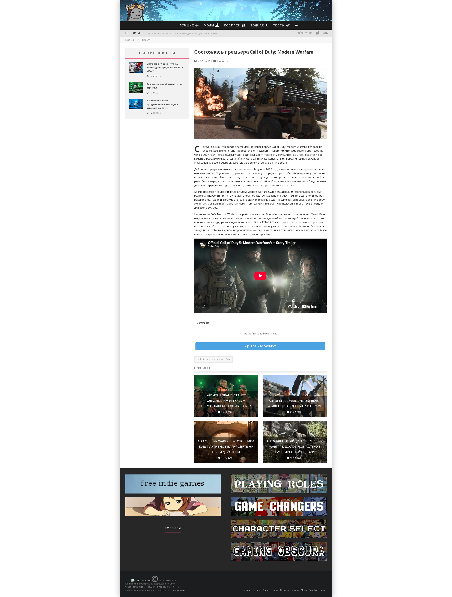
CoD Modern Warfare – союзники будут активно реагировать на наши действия (226, 446)
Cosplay (313, 590)
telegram (165, 590)
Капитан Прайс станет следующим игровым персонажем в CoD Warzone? (226, 400)
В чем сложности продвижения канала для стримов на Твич (162, 104)
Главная (129, 39)
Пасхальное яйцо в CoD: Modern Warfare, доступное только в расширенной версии (295, 446)
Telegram (306, 33)
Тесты (279, 25)
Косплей (233, 25)
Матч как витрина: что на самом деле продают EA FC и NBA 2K (184, 33)
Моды (209, 25)
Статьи (266, 590)
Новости (132, 33)
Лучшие (187, 25)
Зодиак (257, 25)
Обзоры (284, 590)
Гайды (275, 590)
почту (181, 590)
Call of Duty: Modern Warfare (214, 359)
